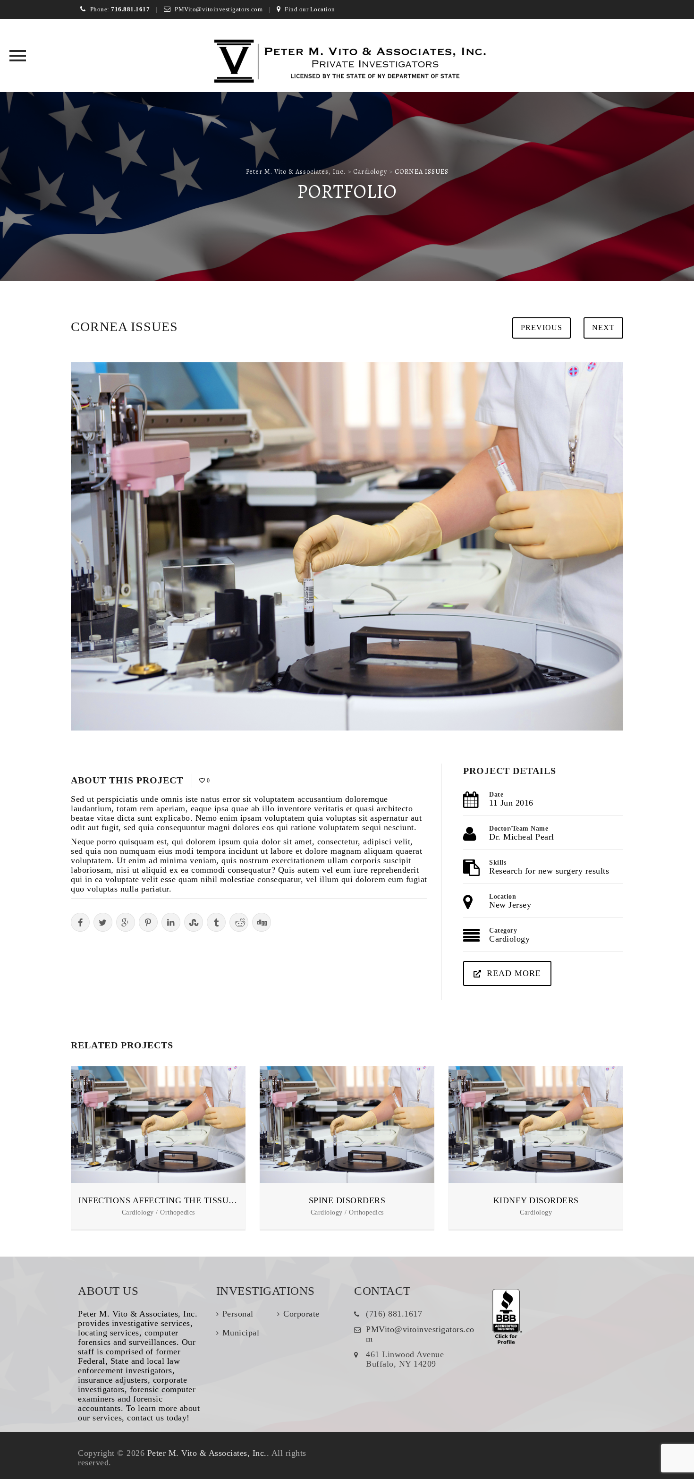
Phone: (120, 9)
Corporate (301, 1313)
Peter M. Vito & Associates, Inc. (207, 1453)
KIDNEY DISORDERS (536, 1200)
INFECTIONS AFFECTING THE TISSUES (158, 1200)
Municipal (241, 1332)
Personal (238, 1313)
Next (603, 327)
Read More (514, 973)
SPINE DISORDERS (347, 1200)
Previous (541, 327)
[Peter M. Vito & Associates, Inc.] (347, 62)
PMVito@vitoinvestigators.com (218, 9)
